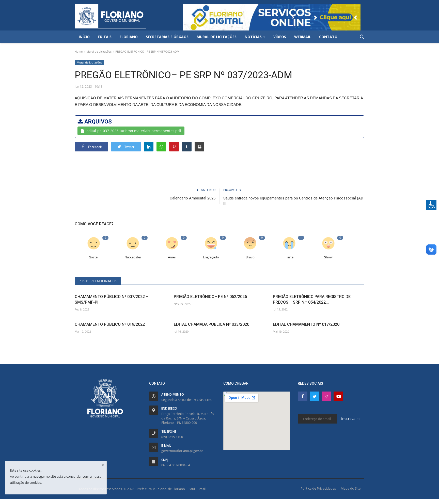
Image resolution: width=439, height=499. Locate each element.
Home (79, 51)
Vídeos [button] (279, 36)
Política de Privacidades (318, 488)
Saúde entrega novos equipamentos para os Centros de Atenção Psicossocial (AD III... (293, 201)
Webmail (302, 36)
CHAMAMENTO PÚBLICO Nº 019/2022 (110, 324)
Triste (289, 257)
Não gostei (132, 257)
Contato (328, 36)
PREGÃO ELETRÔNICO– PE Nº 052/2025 (210, 296)
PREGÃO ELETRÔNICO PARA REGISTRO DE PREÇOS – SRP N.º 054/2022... (312, 299)
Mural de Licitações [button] (217, 36)
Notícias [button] (254, 36)
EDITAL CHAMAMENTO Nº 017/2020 (306, 324)
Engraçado (211, 257)
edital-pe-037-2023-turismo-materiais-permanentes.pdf (133, 130)
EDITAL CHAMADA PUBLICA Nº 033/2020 (211, 324)
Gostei (93, 257)
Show (328, 257)
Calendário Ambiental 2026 (192, 198)
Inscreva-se (350, 418)
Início (84, 36)
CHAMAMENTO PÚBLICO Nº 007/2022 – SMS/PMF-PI (111, 299)
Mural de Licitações (99, 51)
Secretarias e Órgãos (167, 36)
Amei (172, 257)
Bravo (250, 257)
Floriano (129, 36)
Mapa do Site (350, 488)
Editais (105, 36)
